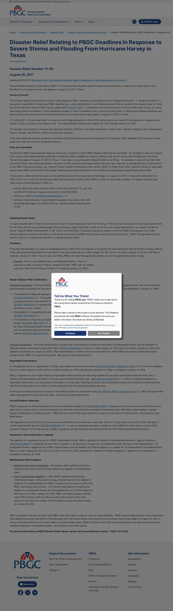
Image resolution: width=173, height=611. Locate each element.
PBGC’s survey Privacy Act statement (74, 327)
